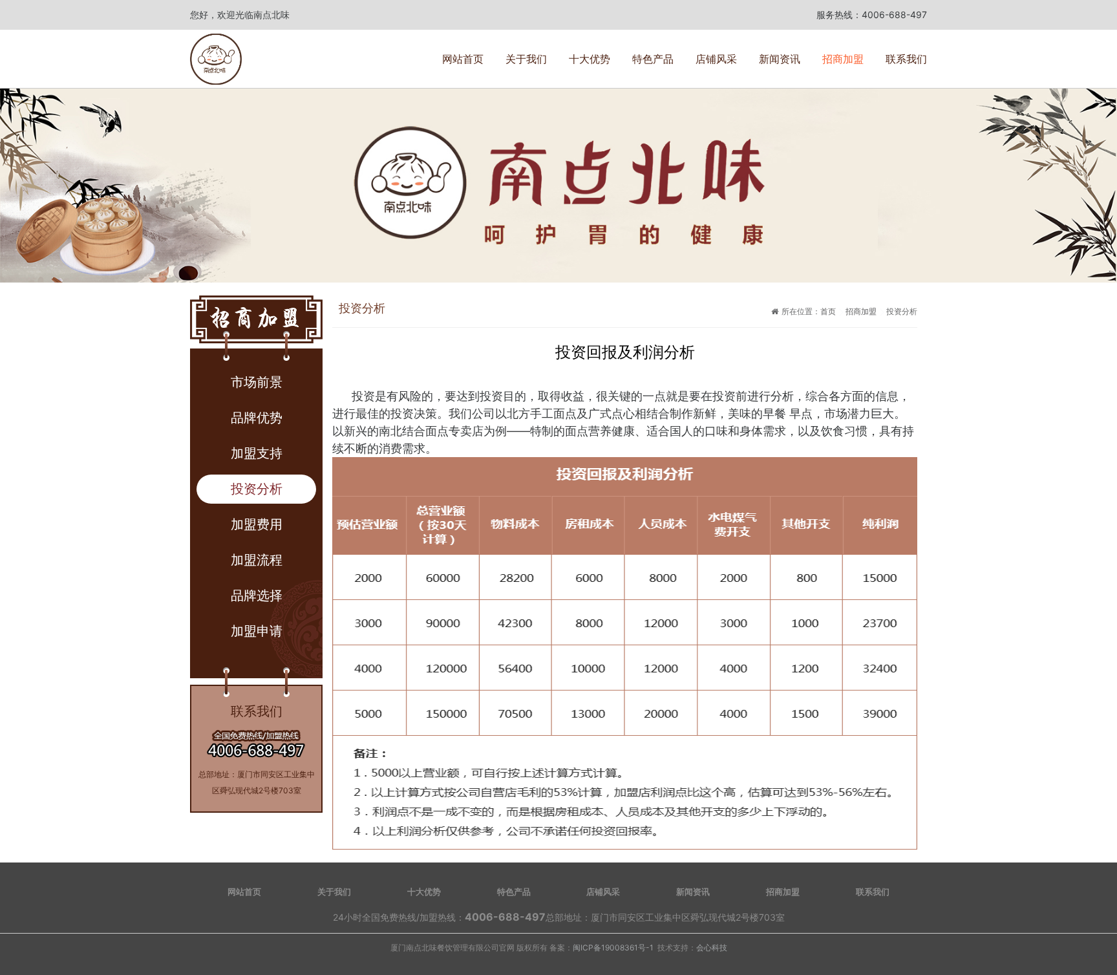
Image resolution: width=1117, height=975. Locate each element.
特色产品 (653, 58)
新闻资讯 (779, 58)
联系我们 (906, 58)
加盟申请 (256, 631)
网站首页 (463, 58)
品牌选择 (256, 595)
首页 (828, 311)
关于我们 (526, 58)
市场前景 (256, 382)
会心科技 (711, 947)
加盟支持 (256, 453)
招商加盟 (843, 58)
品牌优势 (256, 417)
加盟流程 (256, 560)
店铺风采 (716, 58)
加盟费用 (256, 524)
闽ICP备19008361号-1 (613, 947)
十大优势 (589, 58)
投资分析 (256, 489)
